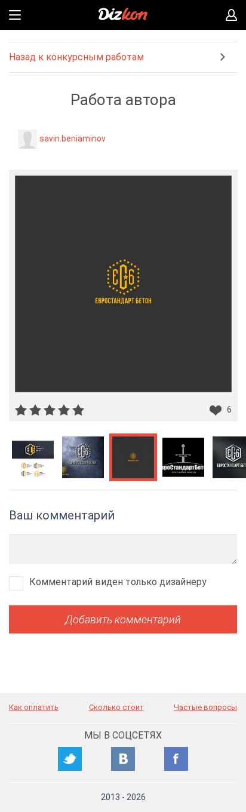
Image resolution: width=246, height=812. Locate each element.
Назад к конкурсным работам (76, 57)
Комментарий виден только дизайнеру (118, 582)
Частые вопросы (205, 707)
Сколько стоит (116, 707)
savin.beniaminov (72, 138)
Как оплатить (34, 707)
